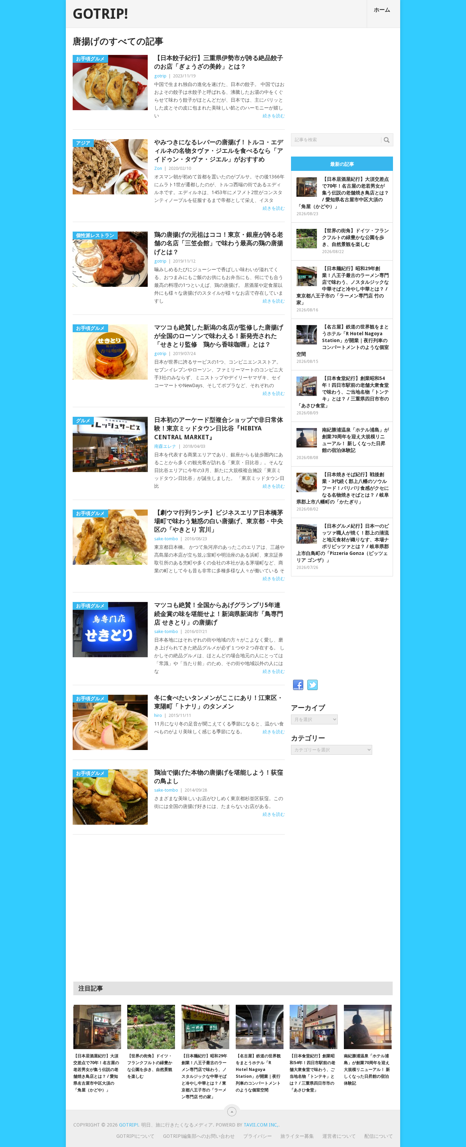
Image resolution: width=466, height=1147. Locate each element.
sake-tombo (166, 538)
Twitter (312, 685)
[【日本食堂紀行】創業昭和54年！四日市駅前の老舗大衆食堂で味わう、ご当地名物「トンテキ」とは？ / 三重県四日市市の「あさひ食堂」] (313, 1027)
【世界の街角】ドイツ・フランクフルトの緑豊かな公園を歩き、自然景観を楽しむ (355, 237)
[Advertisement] (342, 78)
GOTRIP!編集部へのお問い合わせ (199, 1136)
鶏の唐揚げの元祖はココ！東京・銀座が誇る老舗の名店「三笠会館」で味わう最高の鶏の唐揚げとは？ (218, 243)
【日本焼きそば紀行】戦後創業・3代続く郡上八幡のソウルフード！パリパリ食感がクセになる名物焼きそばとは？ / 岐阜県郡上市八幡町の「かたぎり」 (342, 488)
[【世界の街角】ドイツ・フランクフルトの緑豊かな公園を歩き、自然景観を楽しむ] (151, 1027)
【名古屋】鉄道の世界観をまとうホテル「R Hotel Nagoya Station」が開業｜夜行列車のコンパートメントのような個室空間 (342, 340)
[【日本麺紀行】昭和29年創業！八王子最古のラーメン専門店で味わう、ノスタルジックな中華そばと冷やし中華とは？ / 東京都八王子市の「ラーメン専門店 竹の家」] (205, 1027)
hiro (158, 715)
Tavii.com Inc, (261, 1125)
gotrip (160, 75)
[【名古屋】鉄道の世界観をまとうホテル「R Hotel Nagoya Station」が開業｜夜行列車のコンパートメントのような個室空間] (259, 1027)
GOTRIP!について (135, 1136)
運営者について (339, 1136)
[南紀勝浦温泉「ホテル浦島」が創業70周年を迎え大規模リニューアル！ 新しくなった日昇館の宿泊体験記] (368, 1027)
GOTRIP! (100, 14)
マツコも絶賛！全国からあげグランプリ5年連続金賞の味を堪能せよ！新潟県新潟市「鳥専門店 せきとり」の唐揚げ (218, 613)
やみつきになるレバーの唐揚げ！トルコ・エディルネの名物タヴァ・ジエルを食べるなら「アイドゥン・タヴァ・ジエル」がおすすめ (218, 150)
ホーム (382, 9)
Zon (158, 168)
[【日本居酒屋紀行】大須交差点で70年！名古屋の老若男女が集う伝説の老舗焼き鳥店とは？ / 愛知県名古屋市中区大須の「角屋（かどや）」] (97, 1027)
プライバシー (257, 1136)
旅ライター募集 (297, 1136)
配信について (378, 1136)
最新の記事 (342, 164)
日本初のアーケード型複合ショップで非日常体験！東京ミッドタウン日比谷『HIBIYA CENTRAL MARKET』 (218, 428)
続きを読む (274, 115)
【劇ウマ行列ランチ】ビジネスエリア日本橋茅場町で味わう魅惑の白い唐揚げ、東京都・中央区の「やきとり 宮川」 (218, 521)
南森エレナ (165, 446)
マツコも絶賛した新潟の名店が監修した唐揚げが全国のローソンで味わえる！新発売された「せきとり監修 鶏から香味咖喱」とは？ (218, 336)
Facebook (298, 685)
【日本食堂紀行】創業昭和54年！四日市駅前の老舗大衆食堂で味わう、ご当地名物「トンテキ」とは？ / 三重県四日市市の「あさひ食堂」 (342, 392)
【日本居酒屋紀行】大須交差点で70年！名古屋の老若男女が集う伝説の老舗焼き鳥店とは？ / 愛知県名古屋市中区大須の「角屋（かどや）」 (342, 192)
